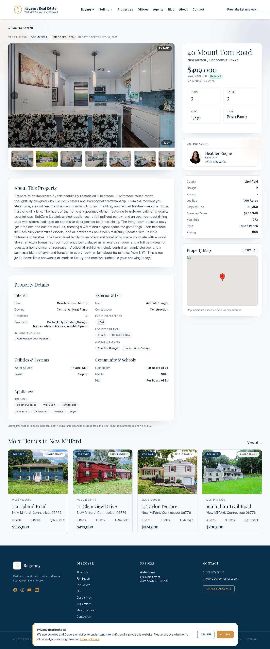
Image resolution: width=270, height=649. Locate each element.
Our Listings (84, 597)
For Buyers (83, 578)
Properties (125, 9)
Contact (198, 9)
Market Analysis (218, 588)
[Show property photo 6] (145, 159)
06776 (233, 60)
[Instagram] (22, 590)
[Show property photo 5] (120, 159)
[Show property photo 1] (22, 159)
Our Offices (84, 604)
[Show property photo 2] (47, 159)
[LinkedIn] (37, 590)
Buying (86, 9)
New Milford (197, 60)
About (183, 9)
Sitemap (251, 639)
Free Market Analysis (242, 9)
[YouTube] (29, 590)
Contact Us (83, 616)
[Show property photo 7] (169, 159)
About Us (82, 572)
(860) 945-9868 (213, 572)
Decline (206, 634)
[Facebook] (15, 590)
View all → (254, 442)
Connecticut (218, 60)
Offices (143, 9)
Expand (164, 48)
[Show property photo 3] (71, 159)
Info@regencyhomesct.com (221, 578)
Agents (158, 9)
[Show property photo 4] (96, 159)
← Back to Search (20, 28)
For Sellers (83, 585)
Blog (171, 9)
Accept (225, 634)
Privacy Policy (89, 639)
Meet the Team (86, 610)
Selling (104, 9)
